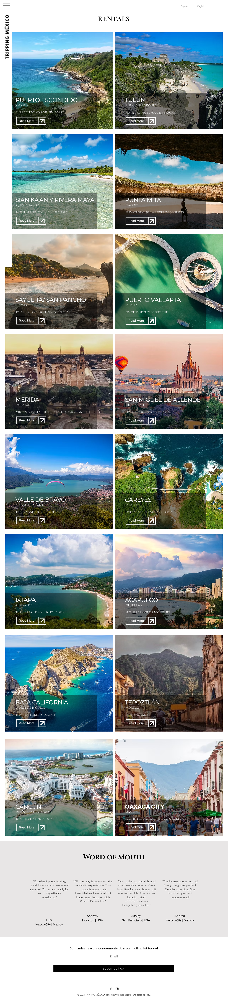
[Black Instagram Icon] (117, 989)
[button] (6, 6)
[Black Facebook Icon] (111, 989)
